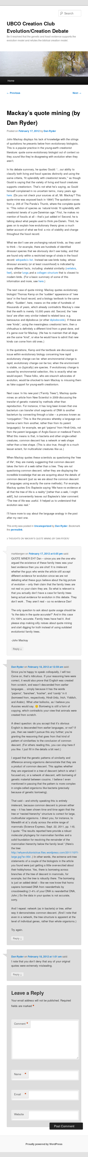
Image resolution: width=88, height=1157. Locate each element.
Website (19, 1114)
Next (77, 93)
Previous (13, 93)
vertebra (71, 268)
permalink (17, 529)
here (9, 195)
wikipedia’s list (24, 260)
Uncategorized (42, 526)
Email (20, 1094)
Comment (21, 1023)
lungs (25, 272)
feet (9, 272)
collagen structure (47, 272)
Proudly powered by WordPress (44, 1144)
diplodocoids (57, 320)
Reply (17, 648)
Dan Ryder (50, 131)
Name (20, 1074)
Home (11, 80)
